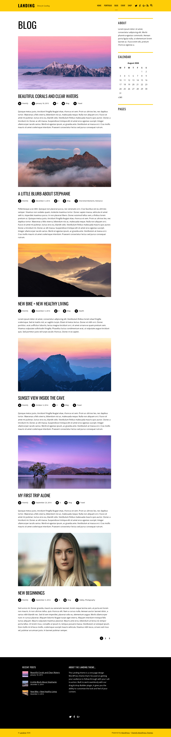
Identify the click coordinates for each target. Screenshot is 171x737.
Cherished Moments (87, 201)
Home (99, 5)
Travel (80, 103)
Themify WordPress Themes (142, 733)
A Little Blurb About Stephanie (44, 193)
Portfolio (108, 5)
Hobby (81, 600)
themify (25, 103)
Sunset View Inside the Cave (41, 398)
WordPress (125, 733)
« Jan (120, 97)
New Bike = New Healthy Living (43, 303)
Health (81, 311)
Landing (23, 733)
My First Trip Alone (34, 495)
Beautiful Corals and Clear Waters (48, 96)
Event (123, 5)
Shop (130, 5)
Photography (90, 600)
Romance (99, 201)
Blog (116, 5)
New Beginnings (31, 593)
